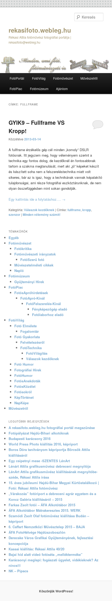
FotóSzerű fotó (32, 259)
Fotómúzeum (39, 88)
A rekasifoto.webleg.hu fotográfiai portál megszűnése (52, 427)
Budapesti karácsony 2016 (30, 438)
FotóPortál (17, 78)
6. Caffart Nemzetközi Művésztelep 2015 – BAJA (47, 526)
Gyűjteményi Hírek (29, 281)
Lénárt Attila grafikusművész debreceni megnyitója (50, 466)
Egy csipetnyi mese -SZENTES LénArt (39, 460)
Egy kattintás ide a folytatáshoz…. (37, 199)
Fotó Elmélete (25, 325)
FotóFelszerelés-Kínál (43, 303)
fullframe (74, 209)
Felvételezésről (32, 342)
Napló (19, 270)
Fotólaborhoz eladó (48, 314)
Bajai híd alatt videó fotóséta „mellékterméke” (46, 554)
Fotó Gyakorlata (27, 336)
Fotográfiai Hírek (27, 369)
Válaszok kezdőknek (39, 209)
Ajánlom (62, 88)
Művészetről (89, 78)
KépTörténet (24, 397)
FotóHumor (23, 375)
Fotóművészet (63, 78)
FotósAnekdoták (27, 380)
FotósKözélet (24, 386)
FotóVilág (39, 78)
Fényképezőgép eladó (49, 309)
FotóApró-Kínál (32, 298)
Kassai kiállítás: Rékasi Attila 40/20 (36, 548)
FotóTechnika (31, 347)
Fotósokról (23, 391)
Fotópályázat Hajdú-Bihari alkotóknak (39, 433)
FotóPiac (16, 88)
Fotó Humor (24, 364)
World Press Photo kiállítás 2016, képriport (43, 444)
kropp (86, 209)
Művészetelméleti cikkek (33, 265)
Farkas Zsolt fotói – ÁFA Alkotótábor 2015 (42, 504)
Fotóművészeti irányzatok (35, 254)
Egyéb (14, 237)
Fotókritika (23, 248)
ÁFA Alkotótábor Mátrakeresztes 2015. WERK (44, 510)
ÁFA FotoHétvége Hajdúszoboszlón (37, 532)
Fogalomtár (29, 331)
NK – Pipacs (18, 570)
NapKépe (21, 402)
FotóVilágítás (36, 353)
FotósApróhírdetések (31, 292)
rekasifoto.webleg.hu (40, 30)
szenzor (14, 214)
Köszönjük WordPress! (56, 591)
